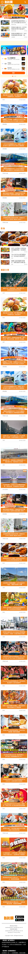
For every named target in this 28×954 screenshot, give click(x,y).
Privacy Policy (17, 932)
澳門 (4, 342)
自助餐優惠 (15, 952)
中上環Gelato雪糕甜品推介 (15, 944)
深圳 (4, 293)
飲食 (4, 99)
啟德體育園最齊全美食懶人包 (9, 942)
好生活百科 (5, 489)
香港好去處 (13, 24)
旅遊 (4, 636)
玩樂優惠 (13, 37)
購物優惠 (5, 124)
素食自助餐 (22, 952)
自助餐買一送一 (6, 952)
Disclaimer (10, 932)
